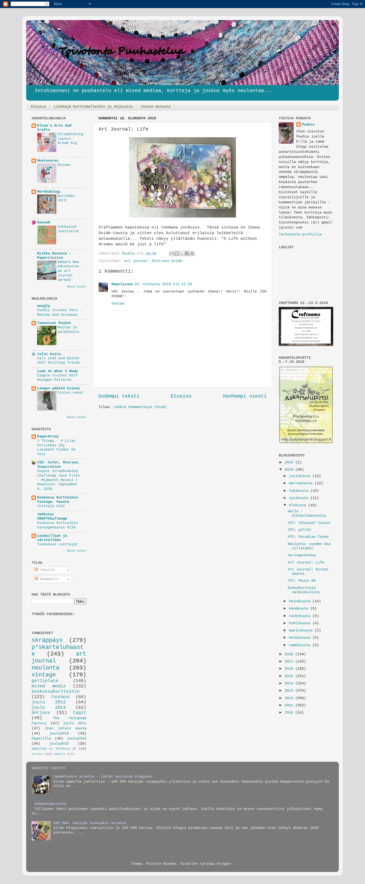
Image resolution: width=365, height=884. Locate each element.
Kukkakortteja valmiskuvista (304, 590)
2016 (290, 669)
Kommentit (48, 579)
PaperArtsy (48, 437)
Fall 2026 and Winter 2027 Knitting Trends (58, 360)
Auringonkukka (302, 555)
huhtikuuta (300, 623)
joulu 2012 (49, 702)
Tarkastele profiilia (300, 235)
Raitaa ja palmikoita (68, 329)
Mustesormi (48, 161)
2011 (290, 705)
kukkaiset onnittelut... (70, 231)
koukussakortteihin (56, 691)
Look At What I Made (57, 371)
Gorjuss (41, 712)
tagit (79, 712)
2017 (290, 662)
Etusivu (38, 106)
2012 (290, 698)
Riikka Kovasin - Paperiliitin (54, 256)
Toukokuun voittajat (57, 544)
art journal (136, 261)
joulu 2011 (74, 723)
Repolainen (122, 284)
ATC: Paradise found (308, 537)
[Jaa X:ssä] (182, 253)
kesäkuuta (299, 609)
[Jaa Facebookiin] (187, 253)
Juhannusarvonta (50, 804)
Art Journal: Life (306, 563)
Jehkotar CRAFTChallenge (52, 516)
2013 (290, 691)
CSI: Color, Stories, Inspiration (58, 464)
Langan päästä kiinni (58, 388)
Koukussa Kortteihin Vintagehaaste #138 (57, 525)
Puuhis (129, 254)
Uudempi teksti (118, 396)
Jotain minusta (155, 106)
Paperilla (41, 739)
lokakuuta (299, 491)
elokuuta (298, 505)
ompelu (59, 754)
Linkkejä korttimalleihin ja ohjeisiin (93, 106)
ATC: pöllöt (299, 530)
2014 (290, 683)
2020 (290, 462)
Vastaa (117, 304)
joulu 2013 (49, 707)
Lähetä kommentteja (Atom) (140, 407)
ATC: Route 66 (302, 581)
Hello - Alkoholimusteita (307, 513)
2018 (290, 654)
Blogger (224, 864)
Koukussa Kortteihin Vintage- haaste (57, 500)
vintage (44, 675)
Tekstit (46, 570)
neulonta (45, 668)
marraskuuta (301, 483)
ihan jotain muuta (65, 728)
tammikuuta (300, 645)
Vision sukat (70, 393)
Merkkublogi (49, 192)
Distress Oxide (167, 261)
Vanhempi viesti (245, 396)
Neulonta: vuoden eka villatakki (309, 546)
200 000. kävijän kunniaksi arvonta (89, 823)
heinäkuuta (300, 601)
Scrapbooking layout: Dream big (70, 138)
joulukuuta (300, 476)
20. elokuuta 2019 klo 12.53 (163, 284)
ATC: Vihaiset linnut (309, 523)
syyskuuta (299, 498)
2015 (290, 676)
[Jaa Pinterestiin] (192, 253)
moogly (43, 306)
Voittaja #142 (51, 506)
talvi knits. (50, 354)
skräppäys (47, 640)
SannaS (43, 222)
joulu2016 (59, 733)
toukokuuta (300, 616)
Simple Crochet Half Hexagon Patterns (57, 378)
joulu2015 (59, 744)
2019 (290, 470)
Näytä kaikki (76, 286)
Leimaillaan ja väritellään (52, 538)
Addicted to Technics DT (54, 749)
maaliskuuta (301, 630)
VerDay (37, 754)
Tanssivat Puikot (54, 323)
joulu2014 (76, 739)
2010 (290, 713)
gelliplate (45, 681)
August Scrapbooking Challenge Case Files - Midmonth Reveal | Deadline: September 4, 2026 (58, 480)
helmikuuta (300, 638)
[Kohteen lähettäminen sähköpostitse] (171, 253)
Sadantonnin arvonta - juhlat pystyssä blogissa (102, 777)
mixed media (49, 686)
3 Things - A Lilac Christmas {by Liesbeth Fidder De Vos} (56, 447)
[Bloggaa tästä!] (177, 253)
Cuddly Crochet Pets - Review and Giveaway (59, 312)
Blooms (64, 165)
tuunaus (60, 697)
